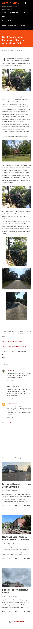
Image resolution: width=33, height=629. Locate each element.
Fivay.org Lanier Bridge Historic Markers (14, 346)
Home (4, 12)
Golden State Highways (9, 25)
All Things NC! (14, 12)
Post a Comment (7, 422)
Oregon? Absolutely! (8, 21)
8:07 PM (10, 380)
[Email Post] (3, 355)
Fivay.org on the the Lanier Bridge (12, 341)
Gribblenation (10, 3)
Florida (13, 351)
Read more (27, 505)
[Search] (26, 3)
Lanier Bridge (21, 351)
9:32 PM (10, 418)
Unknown (10, 404)
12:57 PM (10, 398)
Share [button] (4, 357)
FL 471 (9, 351)
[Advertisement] (16, 440)
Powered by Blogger (17, 621)
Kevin (9, 370)
